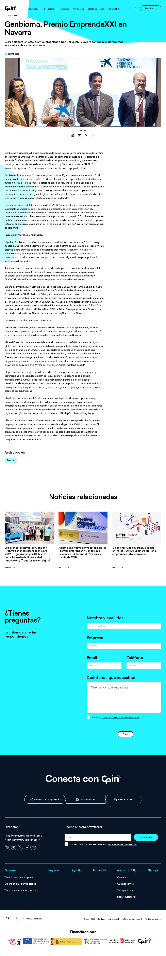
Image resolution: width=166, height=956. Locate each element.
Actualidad (78, 9)
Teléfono (135, 657)
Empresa (95, 637)
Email (92, 657)
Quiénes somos (125, 883)
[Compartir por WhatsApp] (73, 135)
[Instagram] (7, 847)
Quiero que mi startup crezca (20, 883)
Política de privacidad (132, 919)
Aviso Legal (114, 919)
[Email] (14, 847)
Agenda (65, 9)
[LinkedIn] (26, 847)
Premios (10, 460)
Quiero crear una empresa (19, 877)
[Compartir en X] (86, 135)
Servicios (33, 9)
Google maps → (31, 839)
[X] (20, 847)
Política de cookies (153, 919)
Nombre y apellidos (105, 617)
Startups (92, 9)
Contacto (122, 877)
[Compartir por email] (79, 135)
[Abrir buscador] (135, 8)
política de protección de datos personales (120, 717)
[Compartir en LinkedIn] (93, 135)
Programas (49, 9)
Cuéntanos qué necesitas (111, 677)
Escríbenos (150, 8)
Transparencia (125, 890)
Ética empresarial (126, 896)
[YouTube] (33, 847)
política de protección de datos (122, 844)
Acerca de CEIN (108, 9)
